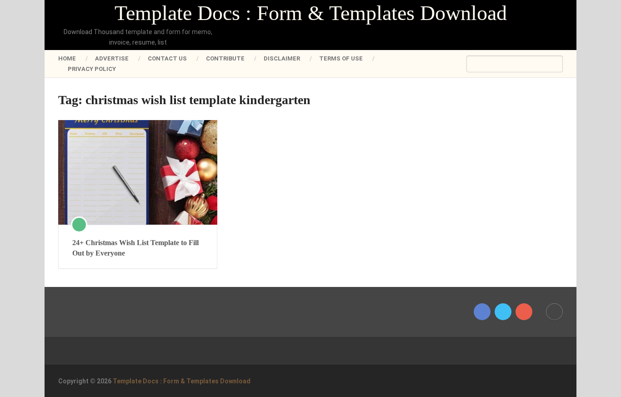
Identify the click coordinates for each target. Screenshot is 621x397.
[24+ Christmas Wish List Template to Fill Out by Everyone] (137, 172)
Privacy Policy (92, 68)
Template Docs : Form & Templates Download (311, 13)
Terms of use (341, 58)
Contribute (225, 58)
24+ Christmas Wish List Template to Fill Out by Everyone (135, 247)
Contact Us (167, 58)
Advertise (112, 58)
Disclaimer (282, 58)
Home (67, 58)
